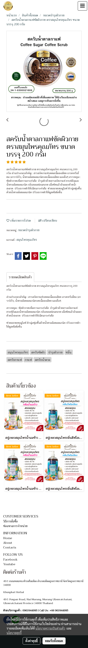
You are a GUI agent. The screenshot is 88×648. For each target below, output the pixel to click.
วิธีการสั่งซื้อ (10, 521)
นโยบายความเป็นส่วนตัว (50, 628)
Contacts (9, 547)
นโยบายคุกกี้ (14, 633)
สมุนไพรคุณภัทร (26, 239)
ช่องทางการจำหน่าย (15, 526)
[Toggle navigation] (82, 6)
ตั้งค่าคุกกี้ (31, 641)
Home (7, 538)
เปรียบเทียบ (49, 220)
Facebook (10, 559)
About (7, 542)
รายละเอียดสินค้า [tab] (20, 277)
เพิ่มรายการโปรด (20, 220)
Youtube (9, 564)
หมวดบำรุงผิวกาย (29, 230)
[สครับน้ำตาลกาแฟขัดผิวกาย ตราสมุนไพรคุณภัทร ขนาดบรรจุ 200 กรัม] (44, 71)
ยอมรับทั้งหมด (54, 641)
